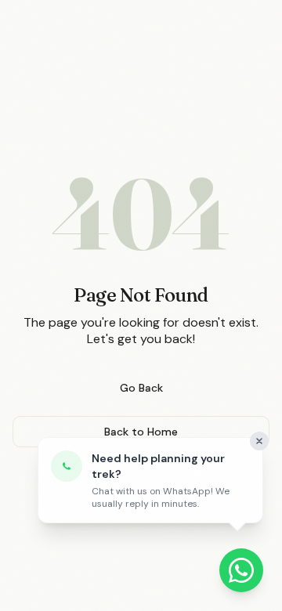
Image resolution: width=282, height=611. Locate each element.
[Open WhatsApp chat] (241, 570)
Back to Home (141, 432)
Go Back (141, 388)
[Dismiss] (259, 441)
